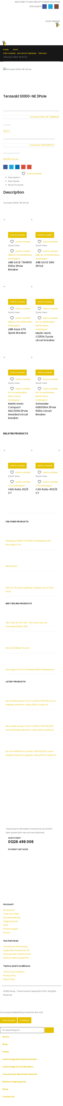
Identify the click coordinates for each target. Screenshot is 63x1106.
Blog (4, 1044)
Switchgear (14, 258)
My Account (8, 910)
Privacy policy (9, 975)
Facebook (5, 167)
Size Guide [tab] (13, 181)
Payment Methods (12, 917)
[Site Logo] (13, 27)
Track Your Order (11, 914)
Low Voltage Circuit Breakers (17, 1066)
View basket (8, 1020)
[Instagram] (56, 6)
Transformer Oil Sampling (15, 946)
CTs (10, 485)
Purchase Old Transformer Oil (17, 954)
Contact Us (8, 1096)
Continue (24, 1020)
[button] (6, 13)
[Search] (49, 1030)
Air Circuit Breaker (22, 254)
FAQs (5, 925)
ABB (10, 254)
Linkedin (18, 999)
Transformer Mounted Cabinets (19, 1074)
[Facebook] (44, 6)
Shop (5, 1089)
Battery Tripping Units (14, 1081)
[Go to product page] (20, 220)
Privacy (6, 932)
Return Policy (9, 979)
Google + (23, 167)
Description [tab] (14, 177)
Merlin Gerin (42, 325)
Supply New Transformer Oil (16, 950)
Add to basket (17, 234)
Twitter (11, 167)
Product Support (10, 929)
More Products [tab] (15, 184)
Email (29, 167)
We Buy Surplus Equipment (16, 958)
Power (5, 1051)
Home (5, 1037)
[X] (50, 6)
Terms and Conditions (14, 972)
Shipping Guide (10, 921)
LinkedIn (17, 167)
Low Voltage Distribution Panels (19, 1059)
